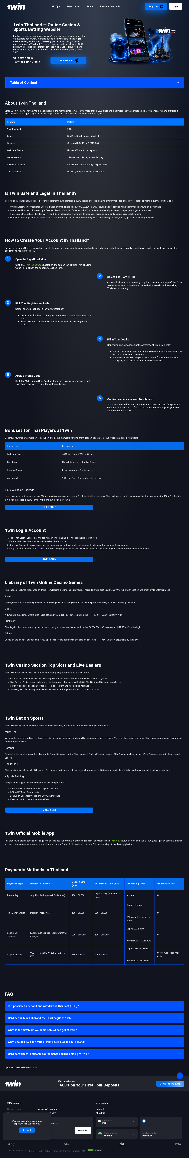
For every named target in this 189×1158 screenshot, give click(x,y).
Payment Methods (110, 6)
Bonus (90, 6)
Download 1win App (170, 1083)
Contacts (100, 1109)
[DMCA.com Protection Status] (94, 1150)
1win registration (34, 265)
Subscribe (83, 1130)
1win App (55, 6)
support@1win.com (47, 1109)
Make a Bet (49, 810)
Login (176, 6)
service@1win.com (47, 1113)
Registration (73, 6)
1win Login (49, 559)
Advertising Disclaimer (50, 1151)
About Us (100, 1113)
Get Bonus (49, 507)
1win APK (115, 840)
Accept (27, 1130)
